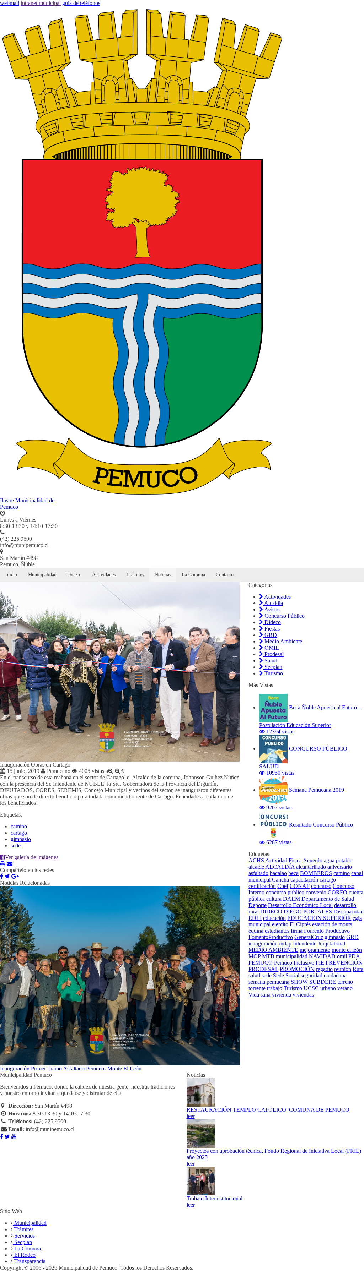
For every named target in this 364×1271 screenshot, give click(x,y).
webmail (9, 3)
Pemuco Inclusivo (294, 963)
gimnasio (21, 839)
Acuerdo (312, 860)
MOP (254, 956)
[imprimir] (3, 864)
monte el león (347, 950)
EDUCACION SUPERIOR (319, 918)
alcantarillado (311, 867)
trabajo (274, 988)
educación (274, 918)
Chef (282, 886)
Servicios (24, 1236)
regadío (324, 969)
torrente (257, 988)
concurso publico (285, 892)
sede (16, 845)
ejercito (280, 924)
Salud (270, 661)
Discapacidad (348, 912)
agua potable (338, 860)
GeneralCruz (308, 937)
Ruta (358, 969)
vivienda (281, 995)
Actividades (104, 574)
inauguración (263, 943)
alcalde (256, 867)
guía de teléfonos (81, 3)
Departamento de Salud (327, 899)
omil (342, 956)
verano (345, 988)
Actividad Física (283, 860)
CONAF (300, 886)
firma (297, 931)
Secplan (272, 667)
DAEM (291, 899)
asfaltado (258, 873)
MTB (268, 956)
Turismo (273, 673)
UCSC (311, 988)
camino (19, 826)
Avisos (271, 609)
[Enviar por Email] (9, 864)
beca (293, 873)
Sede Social (286, 975)
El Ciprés (300, 924)
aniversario (339, 867)
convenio (316, 892)
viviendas (303, 995)
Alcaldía (273, 603)
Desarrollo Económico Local (300, 905)
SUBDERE (322, 982)
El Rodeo (24, 1255)
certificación (262, 886)
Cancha (280, 880)
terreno (345, 982)
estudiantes (277, 931)
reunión (342, 969)
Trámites (135, 574)
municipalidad (291, 956)
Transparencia (29, 1261)
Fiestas (271, 629)
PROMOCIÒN (297, 969)
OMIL (271, 648)
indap (285, 943)
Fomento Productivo (327, 931)
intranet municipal (41, 3)
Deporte (257, 905)
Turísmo (293, 988)
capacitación (304, 880)
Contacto (225, 574)
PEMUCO (260, 963)
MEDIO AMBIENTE (273, 950)
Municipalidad (42, 574)
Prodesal (273, 654)
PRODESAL (263, 969)
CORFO (337, 892)
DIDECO (271, 912)
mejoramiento (315, 950)
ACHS (256, 860)
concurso (321, 886)
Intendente (304, 943)
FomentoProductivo (270, 937)
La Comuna (193, 574)
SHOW (299, 982)
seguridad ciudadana (324, 975)
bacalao (278, 873)
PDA (354, 956)
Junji (323, 943)
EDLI (255, 918)
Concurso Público (284, 616)
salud (254, 975)
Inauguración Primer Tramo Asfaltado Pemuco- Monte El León (70, 1068)
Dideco (74, 574)
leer (191, 1116)
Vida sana (259, 995)
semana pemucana (268, 982)
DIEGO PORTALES (308, 912)
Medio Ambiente (282, 641)
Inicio (11, 574)
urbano (328, 988)
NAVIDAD (322, 956)
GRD (270, 635)
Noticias (163, 574)
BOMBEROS (316, 873)
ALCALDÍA (280, 867)
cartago (19, 833)
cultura (274, 899)
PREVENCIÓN (344, 963)
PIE (320, 963)
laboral (337, 943)
